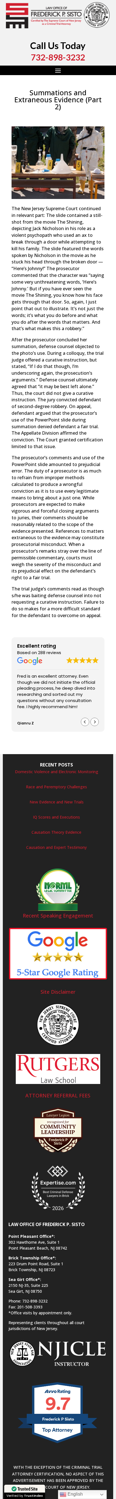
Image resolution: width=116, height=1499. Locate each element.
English (74, 1494)
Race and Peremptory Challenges (56, 786)
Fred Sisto (26, 116)
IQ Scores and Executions (56, 817)
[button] (94, 722)
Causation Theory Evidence (56, 832)
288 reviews (49, 652)
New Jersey (59, 123)
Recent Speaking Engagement (58, 915)
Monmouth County (29, 123)
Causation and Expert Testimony (56, 847)
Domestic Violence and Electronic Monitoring (56, 771)
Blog (72, 116)
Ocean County (85, 123)
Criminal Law (90, 116)
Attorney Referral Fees (57, 1095)
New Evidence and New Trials (57, 802)
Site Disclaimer (58, 991)
